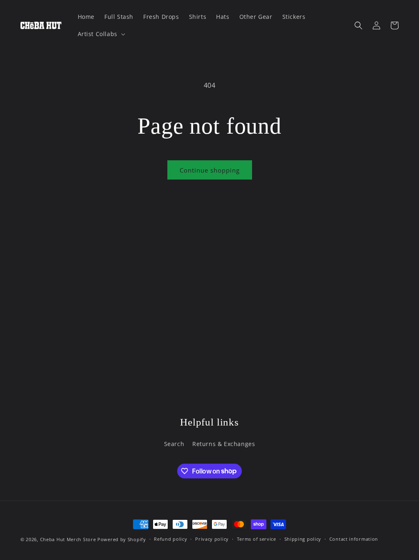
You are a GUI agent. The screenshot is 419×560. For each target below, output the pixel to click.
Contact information (353, 539)
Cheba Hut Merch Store (68, 539)
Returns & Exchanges (223, 444)
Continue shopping (210, 170)
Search (174, 444)
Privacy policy (212, 539)
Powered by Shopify (121, 539)
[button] (100, 34)
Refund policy (170, 539)
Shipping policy (303, 539)
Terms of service (256, 539)
